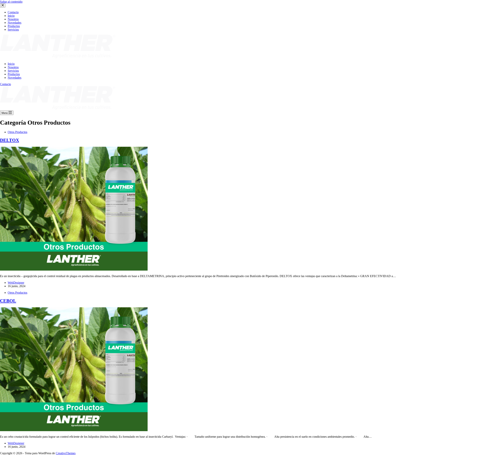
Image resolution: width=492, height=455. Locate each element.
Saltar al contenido (11, 1)
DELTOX (9, 140)
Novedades (14, 77)
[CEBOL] (74, 430)
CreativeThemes (66, 453)
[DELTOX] (74, 269)
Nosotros (13, 67)
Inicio (11, 63)
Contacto (5, 84)
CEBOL (8, 300)
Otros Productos (17, 132)
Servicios (13, 70)
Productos (14, 74)
